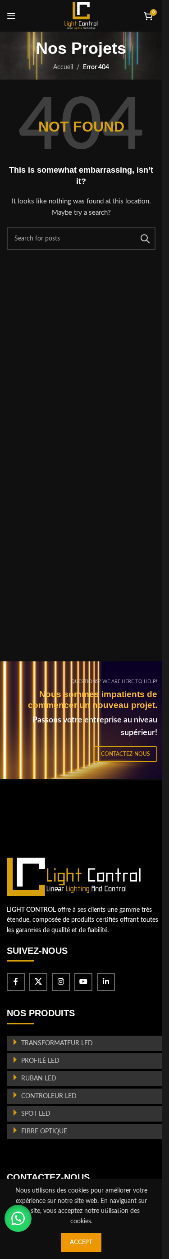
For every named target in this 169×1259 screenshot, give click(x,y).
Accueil (63, 67)
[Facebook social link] (16, 982)
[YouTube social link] (83, 982)
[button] (18, 1218)
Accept (81, 1242)
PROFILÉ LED (40, 1061)
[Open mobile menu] (11, 16)
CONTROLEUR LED (49, 1096)
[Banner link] (84, 720)
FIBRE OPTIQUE (44, 1131)
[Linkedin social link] (106, 982)
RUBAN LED (38, 1078)
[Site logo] (80, 16)
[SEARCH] (145, 238)
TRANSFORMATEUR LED (57, 1043)
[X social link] (38, 982)
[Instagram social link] (61, 982)
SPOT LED (35, 1114)
